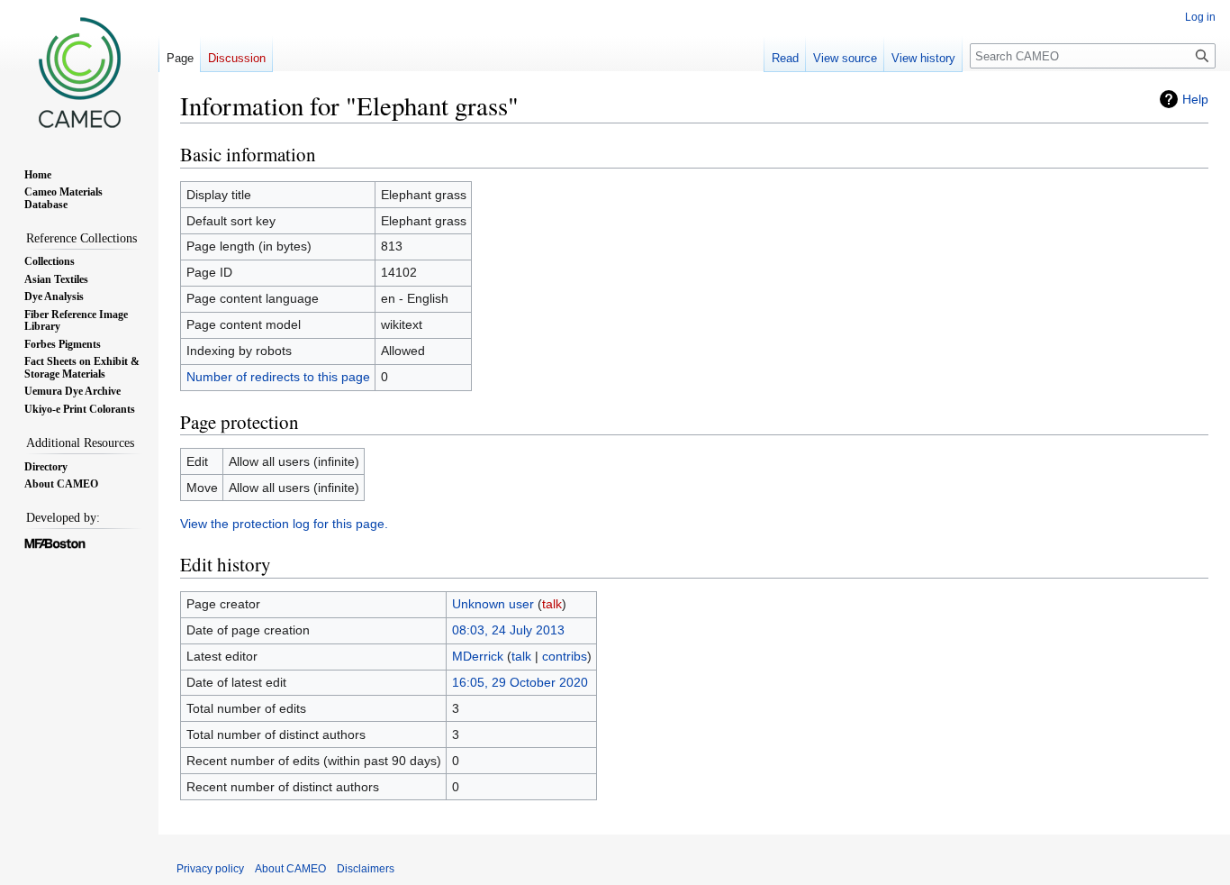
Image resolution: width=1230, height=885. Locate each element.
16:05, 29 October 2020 (520, 682)
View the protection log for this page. (284, 523)
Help (1195, 99)
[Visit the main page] (79, 72)
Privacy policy (210, 868)
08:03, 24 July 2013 (508, 630)
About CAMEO (290, 868)
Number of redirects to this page (278, 377)
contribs (564, 656)
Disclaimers (365, 868)
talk (552, 604)
